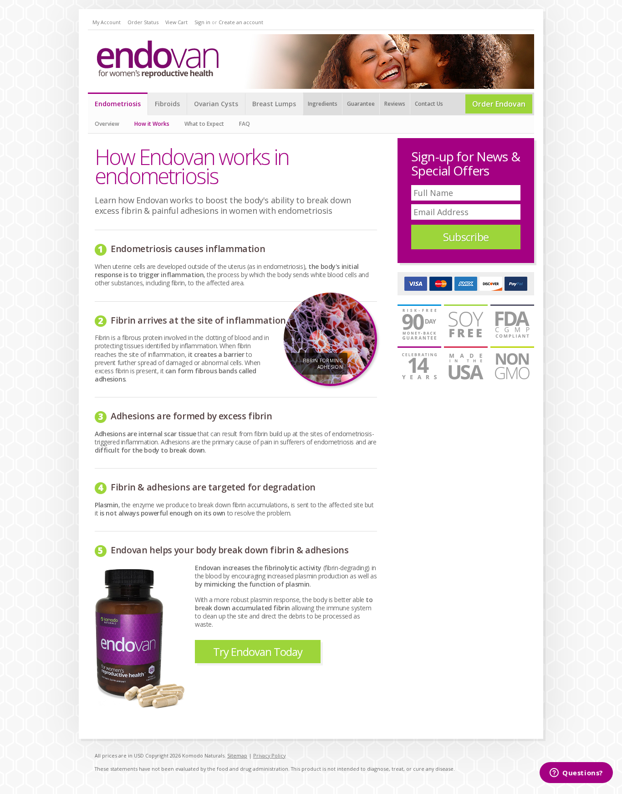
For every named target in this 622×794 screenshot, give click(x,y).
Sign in (202, 22)
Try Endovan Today (257, 651)
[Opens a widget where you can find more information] (576, 773)
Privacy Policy (269, 755)
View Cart (176, 22)
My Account (106, 22)
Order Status (142, 22)
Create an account (241, 22)
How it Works (151, 124)
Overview (107, 124)
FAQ (244, 124)
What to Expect (204, 124)
